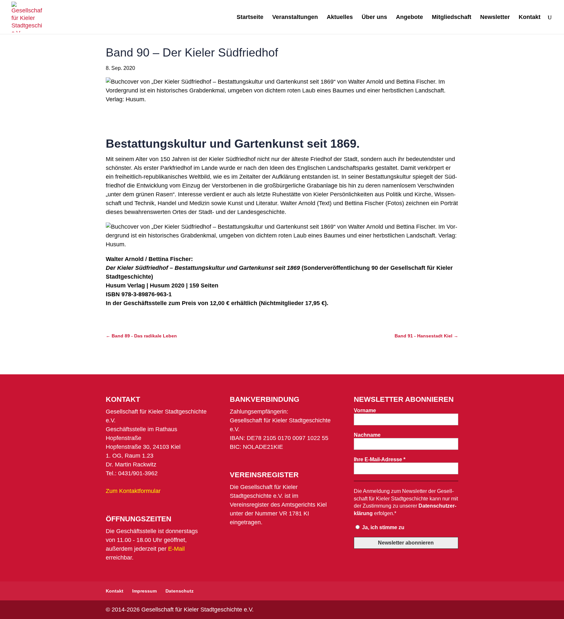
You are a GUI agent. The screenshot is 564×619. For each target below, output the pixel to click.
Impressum (144, 591)
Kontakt (529, 17)
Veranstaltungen (295, 17)
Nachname (367, 435)
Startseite (250, 17)
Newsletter (495, 17)
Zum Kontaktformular (133, 491)
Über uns (374, 17)
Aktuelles (340, 17)
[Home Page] (26, 16)
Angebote (409, 17)
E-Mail (176, 549)
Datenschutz (179, 591)
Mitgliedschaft (451, 17)
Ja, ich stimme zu (382, 527)
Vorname (365, 410)
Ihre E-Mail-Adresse (379, 459)
